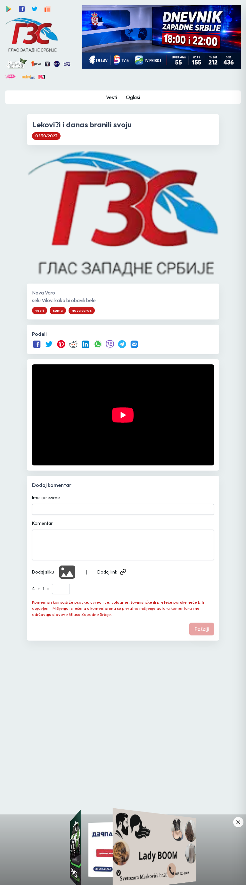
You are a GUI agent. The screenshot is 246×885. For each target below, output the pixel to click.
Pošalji (201, 629)
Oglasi (133, 97)
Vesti (111, 97)
